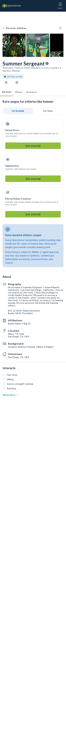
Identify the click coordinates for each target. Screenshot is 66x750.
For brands (18, 110)
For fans (48, 110)
